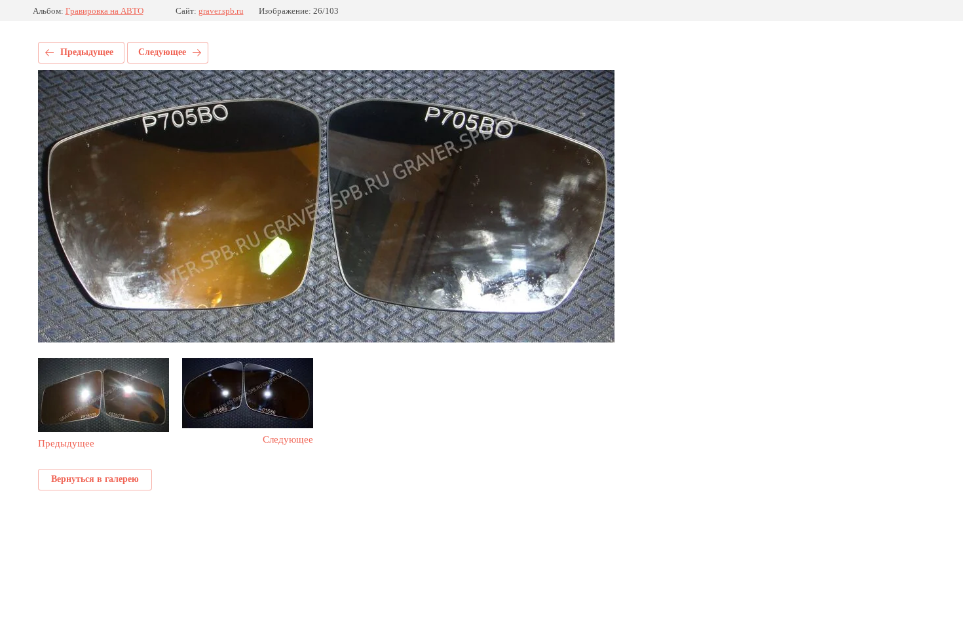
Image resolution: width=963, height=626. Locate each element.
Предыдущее (86, 52)
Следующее (162, 52)
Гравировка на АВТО (104, 11)
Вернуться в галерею (95, 479)
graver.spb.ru (221, 11)
